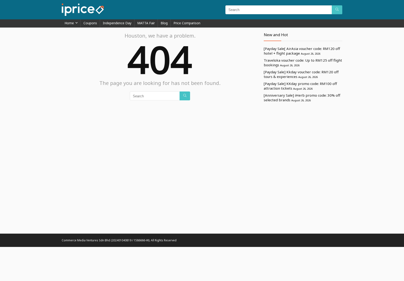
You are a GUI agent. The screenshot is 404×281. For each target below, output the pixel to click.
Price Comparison (186, 23)
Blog (164, 23)
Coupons (90, 23)
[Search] (337, 9)
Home (69, 23)
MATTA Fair (146, 23)
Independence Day (117, 23)
